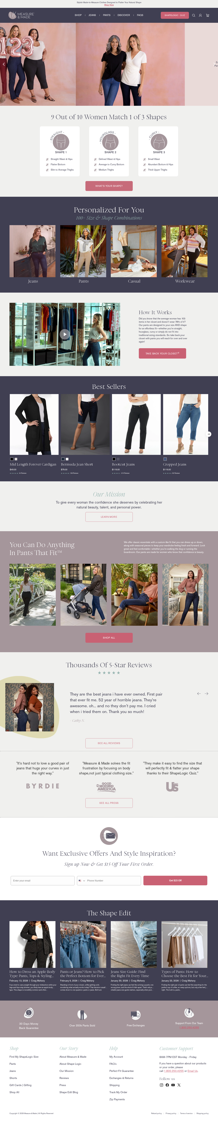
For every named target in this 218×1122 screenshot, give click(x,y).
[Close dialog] (164, 527)
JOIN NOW (80, 582)
